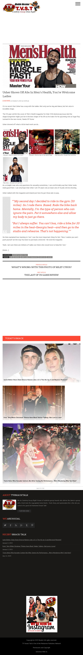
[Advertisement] (41, 29)
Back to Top (40, 488)
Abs (11, 257)
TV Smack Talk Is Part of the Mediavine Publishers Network (41, 643)
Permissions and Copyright (41, 648)
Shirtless (42, 257)
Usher (50, 257)
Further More (24, 511)
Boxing (17, 257)
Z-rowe (6, 101)
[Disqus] (41, 308)
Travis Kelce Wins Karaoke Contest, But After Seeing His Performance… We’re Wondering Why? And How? (37, 553)
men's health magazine (29, 257)
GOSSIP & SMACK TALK (20, 255)
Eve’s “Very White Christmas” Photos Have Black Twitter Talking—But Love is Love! (29, 546)
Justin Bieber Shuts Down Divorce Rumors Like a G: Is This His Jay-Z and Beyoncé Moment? (32, 540)
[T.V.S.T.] (22, 7)
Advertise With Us (41, 652)
